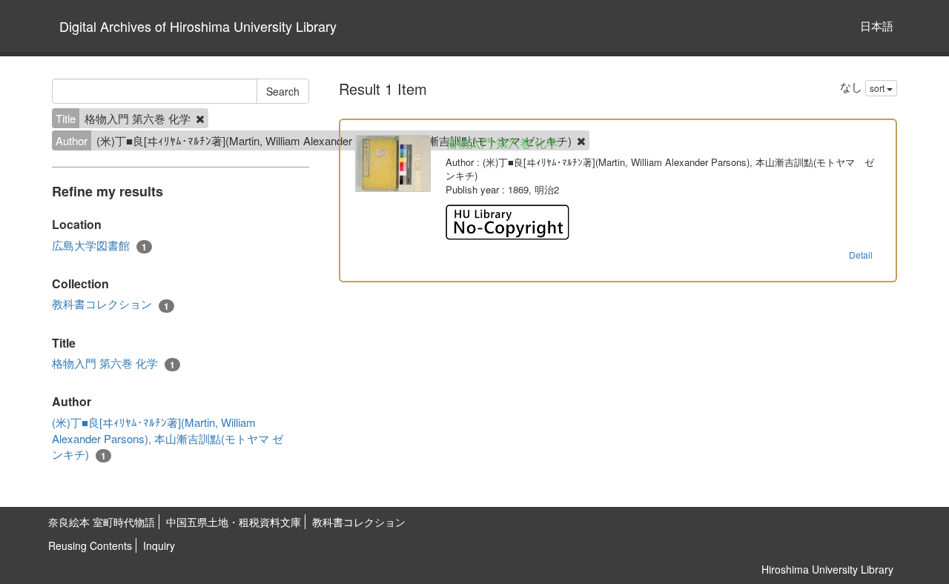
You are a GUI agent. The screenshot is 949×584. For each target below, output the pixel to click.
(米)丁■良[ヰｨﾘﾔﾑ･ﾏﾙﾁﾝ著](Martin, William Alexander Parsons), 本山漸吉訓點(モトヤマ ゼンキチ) (167, 438)
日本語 (876, 25)
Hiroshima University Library (827, 569)
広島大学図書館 (99, 245)
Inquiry (159, 545)
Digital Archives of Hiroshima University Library (198, 26)
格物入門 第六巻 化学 (113, 363)
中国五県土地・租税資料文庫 (233, 521)
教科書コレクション (110, 304)
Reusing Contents (90, 545)
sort (878, 88)
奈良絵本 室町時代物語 (101, 521)
